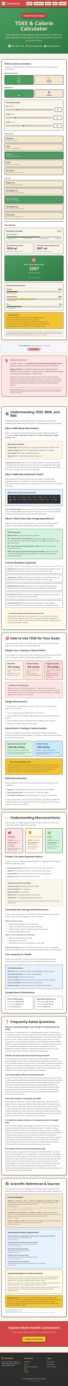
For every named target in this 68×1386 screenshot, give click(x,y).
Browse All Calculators (34, 1339)
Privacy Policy (51, 1362)
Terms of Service (51, 1367)
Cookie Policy (50, 1364)
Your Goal (7, 178)
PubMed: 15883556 (13, 1218)
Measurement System (11, 73)
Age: (10, 106)
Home (29, 4)
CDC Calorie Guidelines (14, 1246)
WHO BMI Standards (14, 1252)
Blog (55, 4)
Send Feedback (34, 349)
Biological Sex (9, 87)
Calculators (39, 4)
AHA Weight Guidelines (14, 1259)
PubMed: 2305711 (13, 1206)
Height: (10, 122)
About (48, 4)
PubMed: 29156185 (13, 1224)
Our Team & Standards (31, 1367)
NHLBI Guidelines (13, 1239)
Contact (62, 4)
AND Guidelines (12, 1265)
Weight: (10, 114)
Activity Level (9, 134)
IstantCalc (13, 3)
